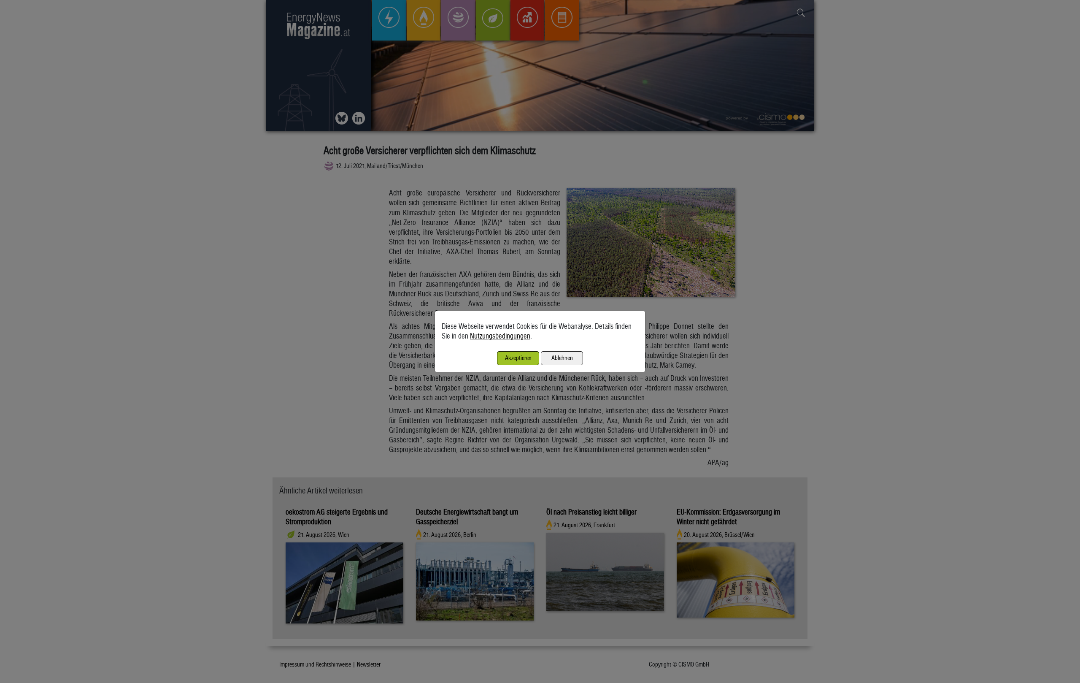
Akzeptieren (518, 357)
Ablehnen (562, 357)
